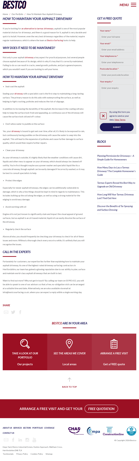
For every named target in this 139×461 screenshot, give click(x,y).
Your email (105, 43)
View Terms (119, 119)
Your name (105, 30)
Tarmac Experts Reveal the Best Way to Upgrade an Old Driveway (116, 184)
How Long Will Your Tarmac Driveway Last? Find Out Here (115, 196)
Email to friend (6, 312)
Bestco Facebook (13, 439)
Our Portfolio (17, 14)
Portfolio (37, 428)
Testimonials (8, 454)
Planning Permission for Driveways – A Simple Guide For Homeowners (115, 157)
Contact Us (8, 433)
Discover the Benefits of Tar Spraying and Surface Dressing (115, 208)
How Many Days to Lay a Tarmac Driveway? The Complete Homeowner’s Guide (116, 171)
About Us (7, 428)
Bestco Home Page (14, 5)
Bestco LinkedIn (20, 439)
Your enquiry (106, 81)
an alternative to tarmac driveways (37, 28)
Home (5, 14)
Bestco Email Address (6, 439)
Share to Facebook (20, 312)
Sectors (27, 428)
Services (17, 428)
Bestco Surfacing (55, 40)
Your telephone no (108, 56)
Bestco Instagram (27, 439)
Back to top (69, 386)
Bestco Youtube (34, 439)
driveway (29, 57)
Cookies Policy (37, 454)
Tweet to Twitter (13, 312)
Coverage (49, 428)
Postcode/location (108, 68)
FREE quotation (101, 409)
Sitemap (49, 454)
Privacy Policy (22, 454)
